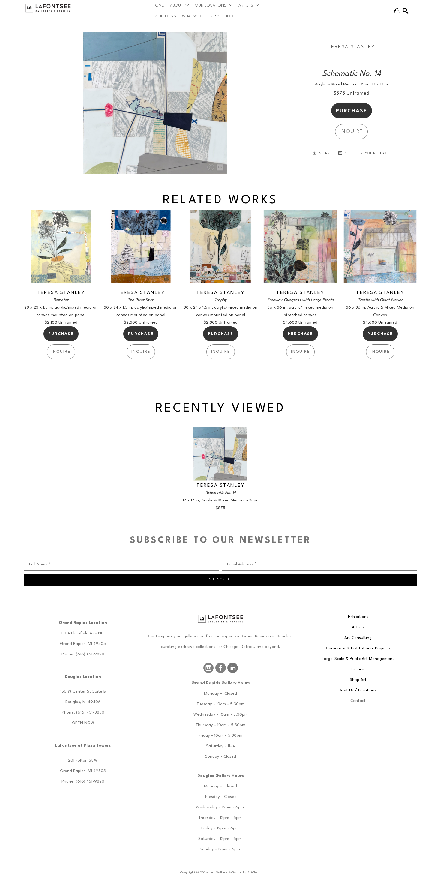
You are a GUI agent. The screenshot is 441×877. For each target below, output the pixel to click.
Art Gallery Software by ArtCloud (235, 872)
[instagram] (208, 668)
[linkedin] (232, 668)
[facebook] (220, 668)
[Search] (406, 11)
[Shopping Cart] (397, 11)
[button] (179, 5)
